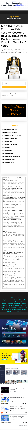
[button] (14, 23)
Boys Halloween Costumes (9, 129)
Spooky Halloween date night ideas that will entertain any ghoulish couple (13, 253)
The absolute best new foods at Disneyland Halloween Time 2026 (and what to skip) (13, 209)
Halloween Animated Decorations (11, 135)
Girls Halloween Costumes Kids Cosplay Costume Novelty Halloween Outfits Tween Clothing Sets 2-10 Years (14, 52)
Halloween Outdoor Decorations (11, 156)
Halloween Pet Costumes (9, 162)
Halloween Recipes (7, 168)
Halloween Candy (7, 141)
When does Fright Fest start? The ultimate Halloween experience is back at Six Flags (13, 187)
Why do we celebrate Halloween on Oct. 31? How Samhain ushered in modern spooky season (14, 198)
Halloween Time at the (8, 239)
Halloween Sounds (7, 171)
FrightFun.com (14, 17)
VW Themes (18, 313)
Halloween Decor (7, 147)
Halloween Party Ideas (8, 159)
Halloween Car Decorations (9, 144)
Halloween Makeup (7, 153)
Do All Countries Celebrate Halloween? (12, 219)
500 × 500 (18, 49)
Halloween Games (7, 150)
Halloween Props (6, 165)
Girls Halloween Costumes (9, 132)
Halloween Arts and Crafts (9, 138)
